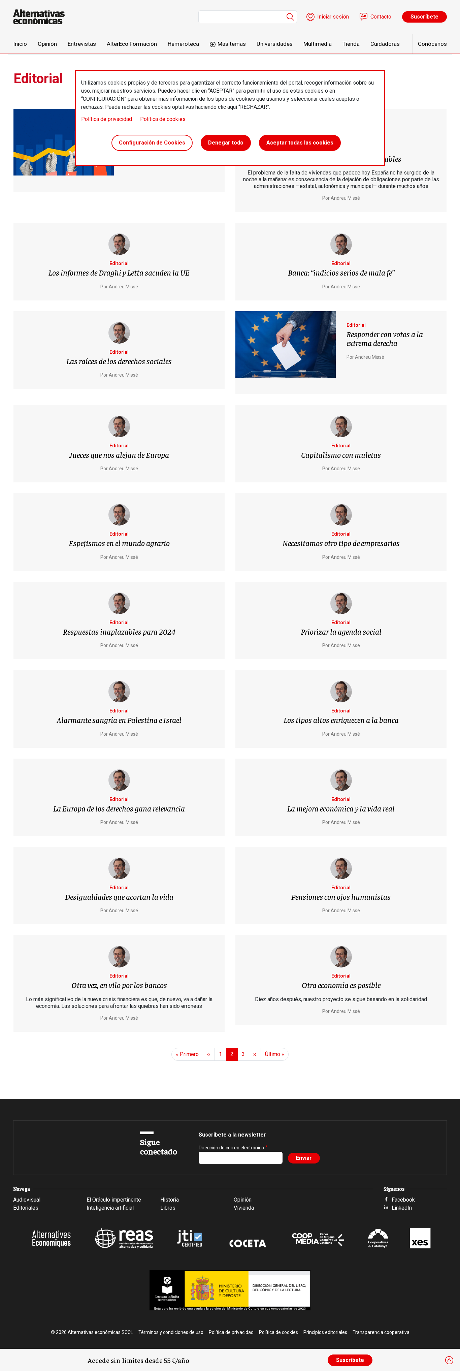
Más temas (232, 43)
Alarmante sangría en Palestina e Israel (119, 719)
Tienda (351, 43)
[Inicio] (41, 16)
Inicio (20, 43)
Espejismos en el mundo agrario (119, 543)
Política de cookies (163, 119)
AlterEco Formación (132, 43)
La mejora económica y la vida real (341, 808)
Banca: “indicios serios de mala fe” (341, 272)
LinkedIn (402, 1208)
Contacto (380, 16)
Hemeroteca (183, 43)
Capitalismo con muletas (341, 454)
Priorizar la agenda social (341, 631)
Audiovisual (26, 1200)
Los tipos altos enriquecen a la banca (341, 719)
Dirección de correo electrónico (231, 1147)
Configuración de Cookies (152, 142)
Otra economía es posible (341, 985)
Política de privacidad (106, 119)
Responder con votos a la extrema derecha (385, 338)
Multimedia (317, 43)
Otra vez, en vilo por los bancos (119, 985)
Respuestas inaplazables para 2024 (119, 631)
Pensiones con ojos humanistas (341, 896)
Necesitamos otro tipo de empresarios (341, 543)
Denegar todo (225, 142)
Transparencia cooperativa (381, 1332)
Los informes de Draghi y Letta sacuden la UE (119, 272)
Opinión (47, 43)
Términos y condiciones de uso (170, 1332)
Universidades (275, 43)
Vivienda (244, 1208)
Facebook (403, 1200)
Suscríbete (424, 16)
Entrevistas (82, 43)
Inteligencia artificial (110, 1208)
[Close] (449, 1360)
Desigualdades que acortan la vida (119, 896)
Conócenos (432, 43)
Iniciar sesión (333, 16)
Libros (167, 1208)
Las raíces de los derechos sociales (119, 361)
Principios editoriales (325, 1332)
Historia (169, 1200)
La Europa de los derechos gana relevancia (119, 808)
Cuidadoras (385, 43)
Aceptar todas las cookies (299, 142)
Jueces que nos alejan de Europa (119, 454)
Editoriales (25, 1208)
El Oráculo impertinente (114, 1200)
